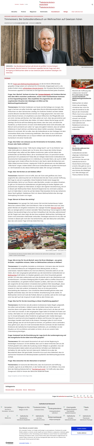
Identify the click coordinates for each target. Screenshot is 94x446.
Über (77, 12)
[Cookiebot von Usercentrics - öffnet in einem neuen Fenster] (9, 443)
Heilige (66, 12)
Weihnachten (12, 275)
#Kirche (25, 389)
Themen (23, 12)
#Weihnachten (31, 389)
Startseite (17, 4)
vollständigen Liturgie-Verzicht (33, 88)
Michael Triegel (56, 208)
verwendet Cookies (24, 443)
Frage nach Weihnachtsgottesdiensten (26, 84)
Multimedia (43, 12)
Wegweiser (33, 12)
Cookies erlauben (81, 428)
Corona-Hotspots (44, 94)
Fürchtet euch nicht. (39, 369)
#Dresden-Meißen (10, 389)
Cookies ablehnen (81, 433)
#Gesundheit (19, 389)
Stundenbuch (55, 12)
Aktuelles (22, 4)
